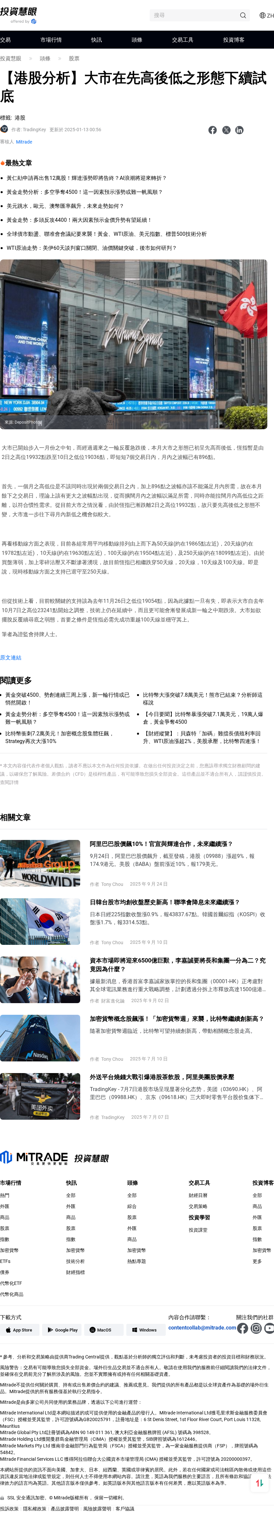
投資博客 (234, 39)
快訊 (96, 39)
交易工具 (182, 39)
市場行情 (51, 39)
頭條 (137, 39)
